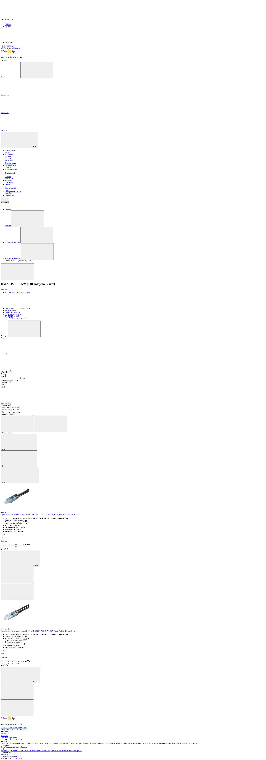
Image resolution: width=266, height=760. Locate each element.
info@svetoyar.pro (20, 728)
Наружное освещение (9, 181)
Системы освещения (9, 178)
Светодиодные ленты (8, 743)
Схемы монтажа (61, 751)
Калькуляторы (51, 751)
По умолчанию (6, 433)
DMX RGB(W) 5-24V (12, 312)
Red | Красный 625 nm (11, 407)
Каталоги (4, 751)
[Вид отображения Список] (50, 423)
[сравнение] (17, 575)
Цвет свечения (6, 403)
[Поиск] (36, 70)
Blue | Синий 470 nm (11, 410)
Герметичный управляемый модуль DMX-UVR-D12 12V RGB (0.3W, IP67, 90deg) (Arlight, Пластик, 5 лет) (38, 514)
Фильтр (4, 482)
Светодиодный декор (152, 743)
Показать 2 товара (7, 414)
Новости (8, 25)
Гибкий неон (7, 185)
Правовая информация (9, 738)
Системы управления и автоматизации (44, 743)
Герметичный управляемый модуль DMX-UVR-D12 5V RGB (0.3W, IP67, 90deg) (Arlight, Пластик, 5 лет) (38, 631)
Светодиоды (9, 195)
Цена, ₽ (3, 376)
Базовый (4, 354)
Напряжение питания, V (9, 380)
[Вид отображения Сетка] (17, 423)
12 (4, 387)
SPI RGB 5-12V (10, 310)
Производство (10, 747)
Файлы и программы (74, 751)
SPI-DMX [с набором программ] (16, 318)
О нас (7, 23)
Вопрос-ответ (41, 751)
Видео (9, 751)
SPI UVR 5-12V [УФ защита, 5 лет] (17, 292)
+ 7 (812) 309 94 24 (7, 728)
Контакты (16, 48)
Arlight (15, 739)
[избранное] (17, 591)
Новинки (8, 206)
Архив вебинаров (24, 751)
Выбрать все (6, 382)
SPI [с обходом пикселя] (13, 314)
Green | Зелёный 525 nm (12, 412)
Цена (3, 449)
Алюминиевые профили (10, 166)
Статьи (33, 751)
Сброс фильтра (6, 372)
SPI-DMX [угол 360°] (12, 316)
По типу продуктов (8, 370)
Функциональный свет (83, 743)
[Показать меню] (27, 218)
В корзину (36, 566)
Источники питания (9, 155)
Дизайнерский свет (98, 743)
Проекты (8, 26)
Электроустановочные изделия (171, 743)
